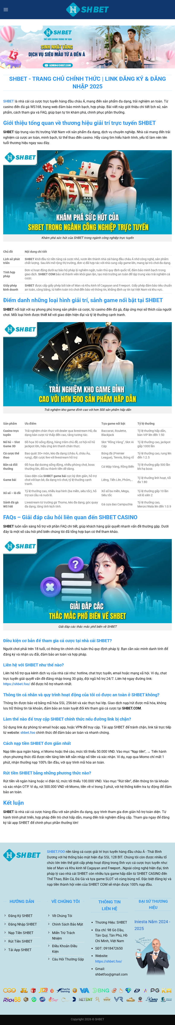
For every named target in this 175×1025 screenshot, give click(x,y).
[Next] (166, 47)
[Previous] (9, 47)
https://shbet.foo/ (16, 684)
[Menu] (5, 9)
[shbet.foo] (87, 10)
